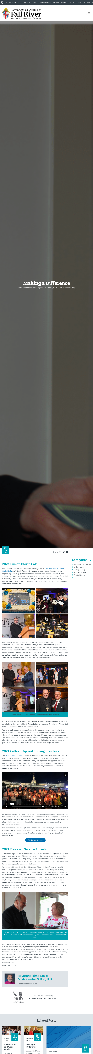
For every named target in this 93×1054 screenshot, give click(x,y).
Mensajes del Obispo (82, 564)
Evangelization (45, 2)
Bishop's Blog (79, 570)
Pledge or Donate (35, 840)
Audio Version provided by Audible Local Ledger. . (42, 997)
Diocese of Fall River (12, 2)
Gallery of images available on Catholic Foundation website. (35, 715)
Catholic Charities (59, 2)
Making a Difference (31, 1045)
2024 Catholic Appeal (14, 756)
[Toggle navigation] (88, 13)
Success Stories (80, 572)
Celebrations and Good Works (10, 1046)
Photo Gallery (79, 575)
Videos (76, 578)
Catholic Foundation (30, 2)
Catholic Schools (75, 2)
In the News (78, 567)
